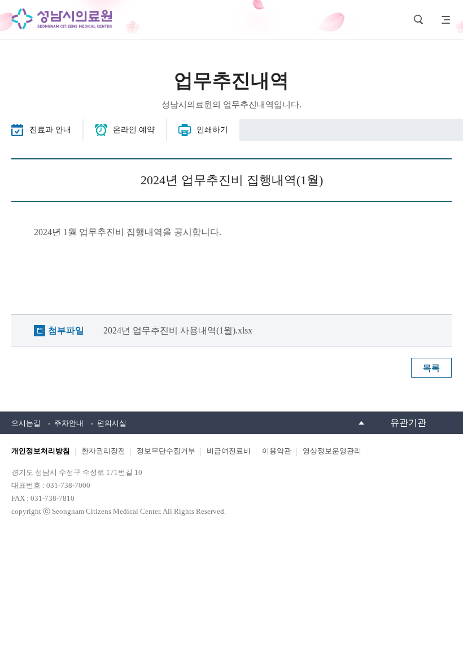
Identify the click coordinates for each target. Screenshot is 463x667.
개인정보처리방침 (40, 451)
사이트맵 (443, 19)
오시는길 (26, 423)
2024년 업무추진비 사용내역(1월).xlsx (177, 330)
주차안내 (69, 423)
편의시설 (111, 423)
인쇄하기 (212, 129)
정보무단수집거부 (166, 451)
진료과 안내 (50, 129)
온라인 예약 (134, 129)
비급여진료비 (229, 451)
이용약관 (276, 451)
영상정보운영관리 (332, 451)
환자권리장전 (103, 451)
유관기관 (408, 422)
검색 (418, 19)
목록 (431, 368)
